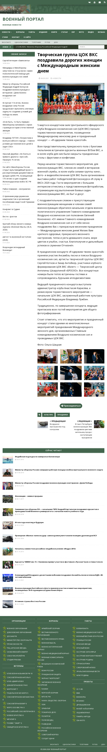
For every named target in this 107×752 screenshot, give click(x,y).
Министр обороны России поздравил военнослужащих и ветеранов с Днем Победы (54, 483)
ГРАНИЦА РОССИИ (83, 640)
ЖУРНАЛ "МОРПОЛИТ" (50, 678)
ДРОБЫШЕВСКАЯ (83, 705)
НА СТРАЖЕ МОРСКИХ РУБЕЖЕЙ (89, 656)
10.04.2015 (20, 593)
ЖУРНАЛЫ (20, 32)
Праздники (62, 415)
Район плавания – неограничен (16, 189)
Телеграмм (36, 42)
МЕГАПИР (10, 719)
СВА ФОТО (80, 720)
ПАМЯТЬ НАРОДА (83, 716)
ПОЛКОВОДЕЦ (47, 720)
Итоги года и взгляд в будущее (29, 522)
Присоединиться (72, 406)
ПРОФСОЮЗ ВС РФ (14, 644)
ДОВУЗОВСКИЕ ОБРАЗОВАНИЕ (19, 632)
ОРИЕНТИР (45, 708)
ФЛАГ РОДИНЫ (82, 675)
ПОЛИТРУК (45, 716)
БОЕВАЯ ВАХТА (82, 628)
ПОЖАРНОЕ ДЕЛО (48, 712)
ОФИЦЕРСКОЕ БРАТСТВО (17, 727)
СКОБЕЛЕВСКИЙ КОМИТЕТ (17, 652)
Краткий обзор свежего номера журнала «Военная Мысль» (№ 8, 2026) (17, 227)
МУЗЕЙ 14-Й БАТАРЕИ (85, 708)
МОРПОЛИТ (11, 689)
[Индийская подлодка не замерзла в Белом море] (8, 459)
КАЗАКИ (44, 689)
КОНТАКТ (16, 37)
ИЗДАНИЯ (43, 32)
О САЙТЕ (27, 37)
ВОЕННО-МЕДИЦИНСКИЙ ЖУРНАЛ (55, 653)
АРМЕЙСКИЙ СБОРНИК (50, 628)
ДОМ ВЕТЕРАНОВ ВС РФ (16, 685)
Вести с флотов (10, 216)
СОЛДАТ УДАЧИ (47, 738)
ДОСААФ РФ (12, 636)
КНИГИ (54, 32)
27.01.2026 (20, 538)
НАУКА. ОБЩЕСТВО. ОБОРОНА (53, 700)
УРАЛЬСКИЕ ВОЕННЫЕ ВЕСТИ (88, 671)
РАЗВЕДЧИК (46, 724)
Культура (48, 415)
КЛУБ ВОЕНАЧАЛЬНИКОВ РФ (18, 673)
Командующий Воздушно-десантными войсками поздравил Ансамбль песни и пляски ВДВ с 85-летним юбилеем (59, 576)
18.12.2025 (20, 525)
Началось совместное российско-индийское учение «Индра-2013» (45, 549)
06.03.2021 (45, 78)
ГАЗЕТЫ (32, 32)
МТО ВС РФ (46, 696)
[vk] (89, 2)
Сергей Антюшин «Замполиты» (16, 60)
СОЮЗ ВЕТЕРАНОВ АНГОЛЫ (18, 677)
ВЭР (73, 32)
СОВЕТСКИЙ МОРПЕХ (50, 734)
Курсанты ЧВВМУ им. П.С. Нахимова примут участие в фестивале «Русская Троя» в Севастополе (59, 562)
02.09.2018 (20, 514)
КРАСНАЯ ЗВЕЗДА (83, 644)
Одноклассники (21, 42)
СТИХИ (5, 37)
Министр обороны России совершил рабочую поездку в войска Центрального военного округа (59, 470)
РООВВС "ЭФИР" (13, 723)
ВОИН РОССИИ (47, 670)
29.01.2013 (20, 459)
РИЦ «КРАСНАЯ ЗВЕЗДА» (16, 648)
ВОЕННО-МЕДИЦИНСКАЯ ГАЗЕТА (89, 632)
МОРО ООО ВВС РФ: (15, 707)
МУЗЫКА (101, 32)
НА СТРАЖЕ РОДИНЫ (84, 659)
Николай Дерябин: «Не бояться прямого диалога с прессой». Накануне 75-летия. (17, 157)
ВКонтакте (6, 42)
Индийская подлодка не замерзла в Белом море (37, 456)
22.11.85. (79, 689)
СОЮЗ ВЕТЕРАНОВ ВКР (16, 703)
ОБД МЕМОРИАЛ (83, 712)
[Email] (99, 2)
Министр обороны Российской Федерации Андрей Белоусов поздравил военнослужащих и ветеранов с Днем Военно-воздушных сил (16, 90)
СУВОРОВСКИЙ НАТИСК (86, 667)
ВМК (78, 693)
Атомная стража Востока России (30, 601)
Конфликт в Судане (11, 209)
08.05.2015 (20, 486)
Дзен (56, 42)
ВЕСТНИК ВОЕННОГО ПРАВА (52, 639)
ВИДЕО (91, 32)
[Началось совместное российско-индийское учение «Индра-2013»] (8, 551)
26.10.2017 (20, 565)
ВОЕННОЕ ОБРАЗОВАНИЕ (17, 628)
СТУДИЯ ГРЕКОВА (14, 659)
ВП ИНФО (80, 701)
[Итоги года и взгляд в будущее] (8, 525)
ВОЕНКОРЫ (81, 697)
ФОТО (81, 32)
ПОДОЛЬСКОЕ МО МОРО (17, 693)
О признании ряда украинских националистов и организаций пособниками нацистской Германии (18, 199)
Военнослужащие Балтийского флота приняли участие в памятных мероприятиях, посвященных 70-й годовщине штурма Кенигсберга (53, 589)
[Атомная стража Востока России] (8, 604)
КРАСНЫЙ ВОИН (82, 648)
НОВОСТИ (6, 32)
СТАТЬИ (64, 32)
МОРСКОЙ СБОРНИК (49, 693)
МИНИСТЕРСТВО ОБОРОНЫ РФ (19, 640)
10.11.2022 (20, 604)
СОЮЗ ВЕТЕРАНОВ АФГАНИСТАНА (20, 697)
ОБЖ (43, 704)
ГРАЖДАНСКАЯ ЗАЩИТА (51, 674)
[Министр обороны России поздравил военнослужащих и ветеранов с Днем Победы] (8, 486)
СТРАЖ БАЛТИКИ (83, 663)
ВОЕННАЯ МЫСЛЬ (48, 643)
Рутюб (47, 42)
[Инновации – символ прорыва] (8, 499)
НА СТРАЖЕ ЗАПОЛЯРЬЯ (86, 652)
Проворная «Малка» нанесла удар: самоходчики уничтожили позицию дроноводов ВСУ (56, 535)
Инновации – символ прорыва (29, 496)
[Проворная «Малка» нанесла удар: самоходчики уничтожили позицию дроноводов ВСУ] (8, 538)
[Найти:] (91, 46)
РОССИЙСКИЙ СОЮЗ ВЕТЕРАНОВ (20, 711)
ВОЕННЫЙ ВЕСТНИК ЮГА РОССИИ (89, 636)
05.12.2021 (20, 580)
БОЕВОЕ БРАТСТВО (14, 715)
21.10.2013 (20, 551)
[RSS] (104, 2)
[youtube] (94, 2)
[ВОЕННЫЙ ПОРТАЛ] (53, 12)
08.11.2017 (20, 499)
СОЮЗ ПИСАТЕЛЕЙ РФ (16, 656)
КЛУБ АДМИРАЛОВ (14, 681)
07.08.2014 (20, 473)
